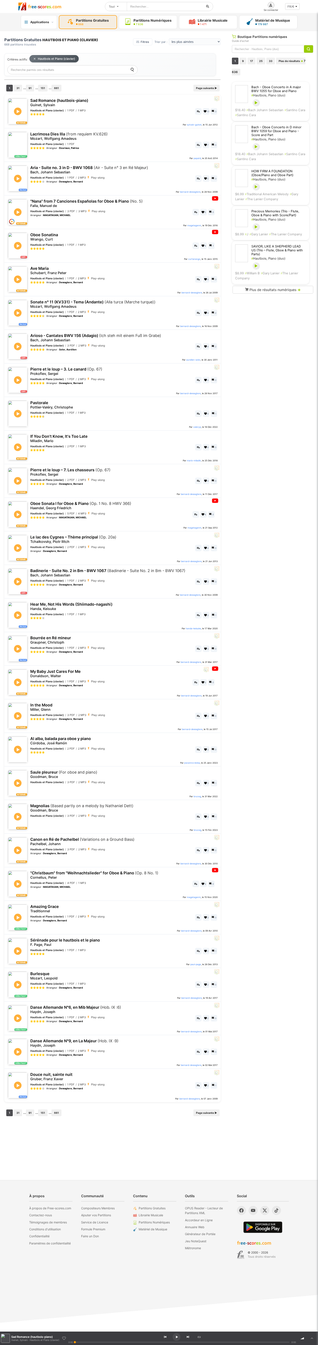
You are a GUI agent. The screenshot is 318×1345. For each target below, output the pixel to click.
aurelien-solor (193, 359)
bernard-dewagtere (190, 191)
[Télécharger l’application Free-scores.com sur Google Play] (262, 1227)
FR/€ (290, 6)
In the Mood (41, 707)
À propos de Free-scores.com (50, 1208)
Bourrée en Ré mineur (50, 640)
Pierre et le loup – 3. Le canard (66, 371)
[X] (264, 1210)
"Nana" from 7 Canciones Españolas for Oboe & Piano (86, 203)
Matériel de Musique (153, 1229)
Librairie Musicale (151, 1215)
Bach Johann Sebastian (264, 110)
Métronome (193, 1248)
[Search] (132, 69)
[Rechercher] (207, 6)
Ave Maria (48, 270)
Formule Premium (93, 1229)
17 (251, 61)
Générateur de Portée (200, 1234)
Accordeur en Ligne (199, 1220)
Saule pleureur (63, 774)
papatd (197, 158)
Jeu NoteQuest (195, 1241)
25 (261, 61)
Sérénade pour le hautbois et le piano (65, 942)
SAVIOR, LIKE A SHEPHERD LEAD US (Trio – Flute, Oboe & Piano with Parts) (277, 250)
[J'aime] (64, 1338)
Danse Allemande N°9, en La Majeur (74, 1043)
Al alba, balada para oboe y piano (60, 740)
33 (270, 61)
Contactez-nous (40, 1215)
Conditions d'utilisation (45, 1229)
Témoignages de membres (48, 1222)
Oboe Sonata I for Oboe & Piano (80, 505)
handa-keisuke (193, 628)
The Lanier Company (261, 199)
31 (17, 88)
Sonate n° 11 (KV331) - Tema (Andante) (93, 304)
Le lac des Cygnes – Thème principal (73, 539)
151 (43, 88)
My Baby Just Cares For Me (55, 673)
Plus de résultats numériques (274, 290)
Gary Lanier (258, 234)
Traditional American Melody (267, 194)
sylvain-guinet (194, 124)
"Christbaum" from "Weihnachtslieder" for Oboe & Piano (94, 875)
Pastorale (51, 404)
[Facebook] (241, 1210)
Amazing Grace (44, 908)
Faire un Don (90, 1236)
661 (56, 88)
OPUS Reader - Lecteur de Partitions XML (204, 1210)
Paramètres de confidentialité (50, 1243)
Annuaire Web (194, 1227)
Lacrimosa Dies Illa (69, 136)
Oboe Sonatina (44, 237)
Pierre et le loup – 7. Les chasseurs (70, 472)
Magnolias (81, 807)
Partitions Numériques (154, 1222)
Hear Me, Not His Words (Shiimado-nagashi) (71, 606)
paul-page (195, 964)
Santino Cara (294, 110)
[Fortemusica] (240, 1255)
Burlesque (44, 975)
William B (252, 273)
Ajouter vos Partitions (96, 1215)
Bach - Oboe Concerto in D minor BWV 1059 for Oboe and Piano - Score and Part (276, 131)
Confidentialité (39, 1236)
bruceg (197, 796)
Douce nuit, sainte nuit (51, 1076)
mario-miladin (194, 460)
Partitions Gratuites (152, 1208)
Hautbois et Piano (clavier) (56, 58)
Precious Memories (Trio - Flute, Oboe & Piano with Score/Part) (275, 213)
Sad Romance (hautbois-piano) (59, 102)
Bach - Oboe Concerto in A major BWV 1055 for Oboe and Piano (276, 89)
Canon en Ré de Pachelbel (82, 841)
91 (30, 88)
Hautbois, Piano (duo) (268, 95)
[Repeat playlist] (199, 1337)
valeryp (197, 427)
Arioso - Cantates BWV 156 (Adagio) (95, 337)
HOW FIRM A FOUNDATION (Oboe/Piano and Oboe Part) (272, 173)
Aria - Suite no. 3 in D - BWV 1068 (89, 169)
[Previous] (165, 1337)
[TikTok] (276, 1210)
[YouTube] (253, 1210)
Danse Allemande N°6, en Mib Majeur (75, 1009)
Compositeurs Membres (98, 1208)
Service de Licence (94, 1222)
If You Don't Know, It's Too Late (59, 438)
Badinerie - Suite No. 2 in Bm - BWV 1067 (107, 572)
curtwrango (194, 259)
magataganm (194, 225)
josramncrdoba (192, 762)
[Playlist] (311, 1338)
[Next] (188, 1337)
